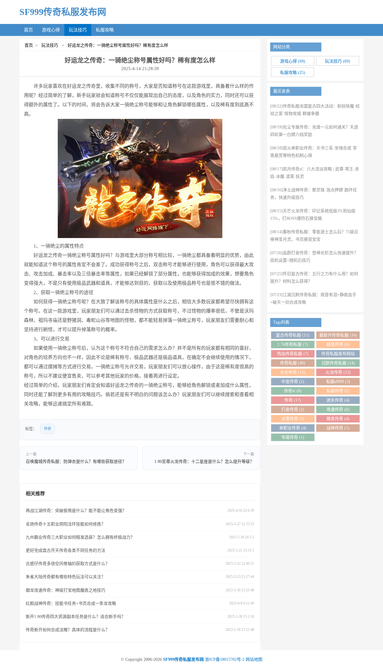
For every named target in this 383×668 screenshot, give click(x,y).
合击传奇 (292, 372)
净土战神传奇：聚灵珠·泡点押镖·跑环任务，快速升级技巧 (313, 194)
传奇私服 (292, 363)
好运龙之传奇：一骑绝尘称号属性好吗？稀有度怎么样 (116, 45)
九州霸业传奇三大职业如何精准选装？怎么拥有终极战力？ (80, 537)
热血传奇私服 (292, 354)
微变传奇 (337, 418)
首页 (28, 30)
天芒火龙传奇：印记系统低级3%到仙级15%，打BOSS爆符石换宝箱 (312, 215)
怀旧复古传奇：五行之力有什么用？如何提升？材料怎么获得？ (314, 278)
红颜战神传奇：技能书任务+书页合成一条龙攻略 (71, 603)
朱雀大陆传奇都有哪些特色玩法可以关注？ (65, 577)
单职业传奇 (292, 428)
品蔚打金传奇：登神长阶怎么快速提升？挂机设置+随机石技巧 (314, 257)
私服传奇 (337, 391)
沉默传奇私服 (338, 363)
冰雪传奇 (292, 418)
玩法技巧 (78, 30)
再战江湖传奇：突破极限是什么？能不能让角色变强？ (76, 510)
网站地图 (254, 659)
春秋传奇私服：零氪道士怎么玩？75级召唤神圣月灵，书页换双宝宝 (314, 236)
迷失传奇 (337, 400)
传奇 (47, 429)
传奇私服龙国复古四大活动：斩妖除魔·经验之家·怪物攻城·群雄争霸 (315, 110)
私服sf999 (338, 381)
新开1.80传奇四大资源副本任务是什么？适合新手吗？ (75, 616)
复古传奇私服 (292, 335)
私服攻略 (105, 30)
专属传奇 (292, 437)
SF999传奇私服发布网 (62, 12)
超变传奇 (337, 344)
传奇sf (293, 391)
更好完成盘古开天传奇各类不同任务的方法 (65, 550)
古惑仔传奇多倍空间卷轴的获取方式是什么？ (68, 563)
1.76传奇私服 (292, 344)
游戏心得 (51, 30)
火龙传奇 (338, 372)
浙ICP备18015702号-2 (224, 659)
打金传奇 (292, 409)
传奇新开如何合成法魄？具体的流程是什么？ (68, 630)
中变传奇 (292, 381)
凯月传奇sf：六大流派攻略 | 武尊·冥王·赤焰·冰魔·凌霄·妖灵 (314, 173)
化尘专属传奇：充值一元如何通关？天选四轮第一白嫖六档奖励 (314, 131)
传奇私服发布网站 (338, 355)
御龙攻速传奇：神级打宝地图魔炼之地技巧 (65, 590)
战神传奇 (337, 428)
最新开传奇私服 (338, 335)
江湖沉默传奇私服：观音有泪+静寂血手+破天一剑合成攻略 (313, 299)
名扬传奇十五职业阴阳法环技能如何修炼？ (65, 524)
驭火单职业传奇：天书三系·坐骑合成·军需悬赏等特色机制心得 (313, 152)
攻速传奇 (337, 409)
